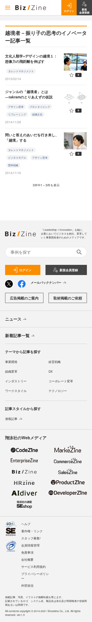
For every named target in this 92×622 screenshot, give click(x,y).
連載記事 (11, 418)
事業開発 (11, 361)
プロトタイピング (40, 107)
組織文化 (37, 114)
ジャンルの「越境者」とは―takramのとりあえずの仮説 (29, 94)
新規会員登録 (69, 270)
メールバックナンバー (46, 282)
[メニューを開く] (7, 7)
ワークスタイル (16, 390)
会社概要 (27, 559)
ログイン (25, 270)
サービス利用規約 (33, 566)
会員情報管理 (30, 545)
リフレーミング (17, 114)
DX (51, 371)
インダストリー (16, 381)
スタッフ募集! (30, 538)
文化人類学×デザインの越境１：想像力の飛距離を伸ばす (31, 58)
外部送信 (27, 585)
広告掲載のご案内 (24, 297)
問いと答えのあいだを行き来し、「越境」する (32, 137)
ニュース (13, 319)
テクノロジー (58, 390)
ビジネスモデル (17, 157)
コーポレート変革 (61, 381)
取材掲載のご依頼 (67, 297)
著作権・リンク (32, 531)
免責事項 (27, 552)
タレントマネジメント (21, 71)
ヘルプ (25, 524)
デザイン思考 (16, 107)
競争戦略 (13, 165)
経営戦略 (55, 361)
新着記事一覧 (17, 335)
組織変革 (11, 371)
